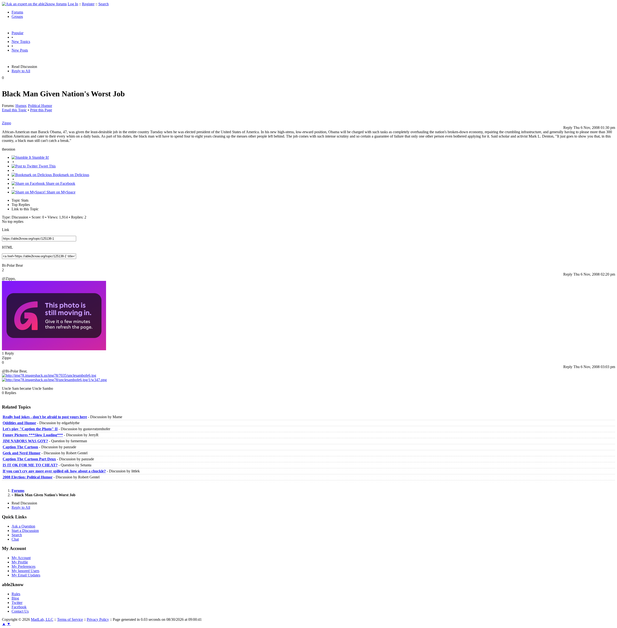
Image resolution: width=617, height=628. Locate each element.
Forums (17, 12)
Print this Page (41, 110)
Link (5, 230)
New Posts (20, 50)
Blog (15, 598)
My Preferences (23, 566)
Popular (17, 33)
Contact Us (20, 611)
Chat (15, 539)
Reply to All (21, 71)
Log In (73, 4)
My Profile (20, 562)
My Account (21, 558)
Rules (16, 594)
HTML (7, 247)
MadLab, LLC (42, 619)
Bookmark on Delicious (70, 175)
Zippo (6, 123)
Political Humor (40, 106)
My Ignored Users (25, 571)
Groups (17, 16)
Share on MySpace (60, 192)
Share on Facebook (60, 183)
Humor (20, 106)
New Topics (21, 42)
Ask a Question (23, 526)
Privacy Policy (98, 619)
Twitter (17, 603)
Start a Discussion (25, 531)
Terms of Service (70, 619)
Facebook (19, 607)
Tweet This (47, 166)
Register (88, 4)
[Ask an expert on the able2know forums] (34, 4)
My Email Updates (26, 575)
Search (103, 4)
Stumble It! (40, 157)
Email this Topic (14, 110)
